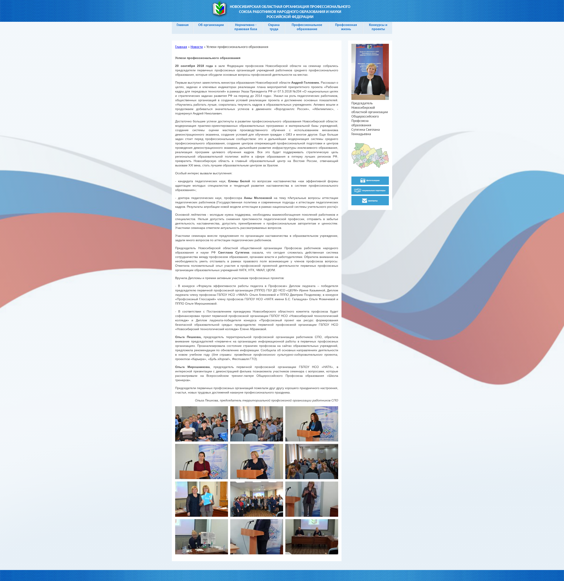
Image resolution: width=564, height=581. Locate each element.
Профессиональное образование (307, 27)
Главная (183, 25)
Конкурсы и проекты (378, 27)
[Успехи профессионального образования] (201, 440)
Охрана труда (274, 27)
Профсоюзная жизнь (346, 27)
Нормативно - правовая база (245, 27)
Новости (197, 47)
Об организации (211, 25)
